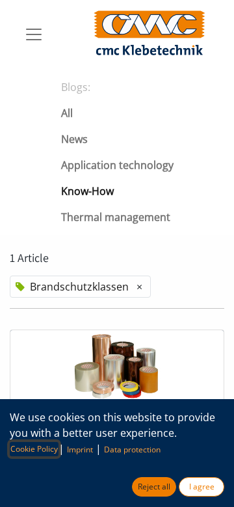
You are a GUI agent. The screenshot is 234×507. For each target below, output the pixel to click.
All (67, 113)
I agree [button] (201, 486)
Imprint (80, 449)
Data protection (132, 449)
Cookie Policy (34, 448)
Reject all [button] (154, 486)
